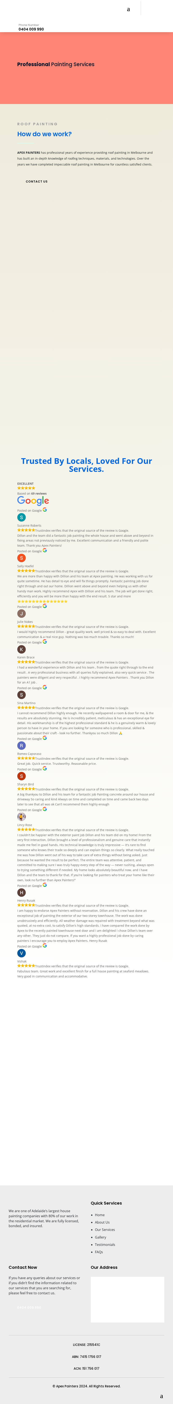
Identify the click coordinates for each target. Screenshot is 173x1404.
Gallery (100, 1237)
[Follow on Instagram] (107, 1155)
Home (100, 1215)
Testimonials (105, 1244)
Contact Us (37, 181)
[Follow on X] (93, 1155)
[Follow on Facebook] (66, 1155)
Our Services (105, 1229)
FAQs (99, 1252)
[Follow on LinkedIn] (80, 1155)
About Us (102, 1222)
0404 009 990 (31, 29)
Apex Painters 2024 (71, 1386)
